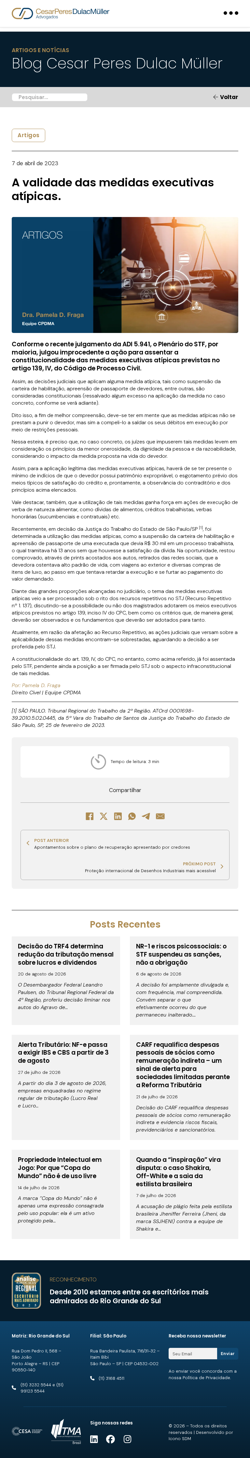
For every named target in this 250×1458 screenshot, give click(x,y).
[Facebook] (89, 816)
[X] (104, 816)
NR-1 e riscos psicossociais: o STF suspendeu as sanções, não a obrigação (181, 954)
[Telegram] (146, 816)
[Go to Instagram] (127, 1439)
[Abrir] (231, 13)
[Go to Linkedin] (94, 1439)
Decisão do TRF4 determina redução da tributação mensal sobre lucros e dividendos (66, 954)
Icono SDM (180, 1438)
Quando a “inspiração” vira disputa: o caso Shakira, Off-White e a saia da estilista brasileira (178, 1172)
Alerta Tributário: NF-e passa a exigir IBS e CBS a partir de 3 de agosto (63, 1052)
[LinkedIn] (118, 816)
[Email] (160, 816)
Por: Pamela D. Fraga (36, 685)
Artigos (29, 135)
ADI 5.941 (136, 344)
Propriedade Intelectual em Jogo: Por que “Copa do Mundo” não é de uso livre (60, 1167)
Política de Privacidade (206, 1377)
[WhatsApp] (132, 816)
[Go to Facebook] (110, 1439)
